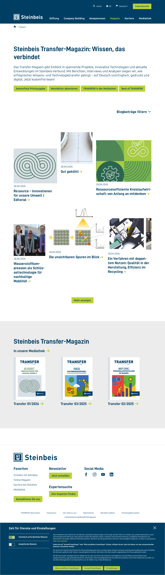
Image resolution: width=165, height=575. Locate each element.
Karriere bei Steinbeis (25, 484)
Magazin (115, 18)
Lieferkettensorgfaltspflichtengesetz (80, 517)
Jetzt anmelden (60, 475)
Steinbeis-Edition (107, 513)
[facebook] (86, 475)
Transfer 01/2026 (26, 404)
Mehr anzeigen (82, 300)
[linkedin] (111, 475)
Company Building (74, 18)
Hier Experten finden (63, 493)
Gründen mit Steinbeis (26, 475)
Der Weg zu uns (69, 513)
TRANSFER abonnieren (30, 513)
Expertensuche (142, 6)
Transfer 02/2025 (121, 404)
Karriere (129, 18)
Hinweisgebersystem (131, 513)
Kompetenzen (97, 18)
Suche (99, 6)
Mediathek (145, 18)
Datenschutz (88, 513)
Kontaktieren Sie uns (28, 499)
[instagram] (94, 475)
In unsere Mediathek (29, 351)
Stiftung (54, 18)
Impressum (51, 513)
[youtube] (103, 475)
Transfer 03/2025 (74, 404)
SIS (110, 6)
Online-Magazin (22, 479)
